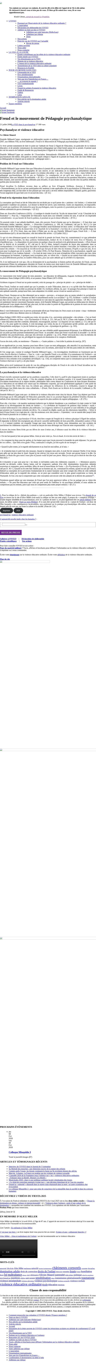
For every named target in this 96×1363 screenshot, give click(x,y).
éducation (53, 1284)
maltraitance (15, 1274)
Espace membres (15, 104)
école (45, 1284)
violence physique (28, 1281)
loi (5, 1274)
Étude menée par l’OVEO (28, 57)
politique (78, 1275)
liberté (2, 1275)
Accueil (3, 108)
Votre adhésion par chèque (19, 1349)
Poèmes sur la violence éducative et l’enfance (26, 1335)
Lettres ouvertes (24, 45)
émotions (61, 1285)
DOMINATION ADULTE (19, 97)
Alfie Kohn (10, 1268)
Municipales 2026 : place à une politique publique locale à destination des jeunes (40, 1180)
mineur (24, 1275)
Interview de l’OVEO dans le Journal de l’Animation (30, 1166)
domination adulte (10, 1271)
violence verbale (77, 1281)
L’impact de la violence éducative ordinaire (34, 63)
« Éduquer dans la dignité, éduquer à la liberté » (27, 1178)
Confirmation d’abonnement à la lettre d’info (26, 1358)
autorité (34, 1268)
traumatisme (88, 1277)
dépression (59, 1272)
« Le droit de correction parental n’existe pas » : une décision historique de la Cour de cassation (46, 1182)
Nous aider (22, 48)
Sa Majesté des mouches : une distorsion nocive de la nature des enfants (37, 1169)
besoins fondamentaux (45, 1268)
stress (53, 1278)
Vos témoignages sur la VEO (29, 59)
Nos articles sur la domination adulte (32, 99)
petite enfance (69, 1275)
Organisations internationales (29, 77)
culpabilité (85, 1268)
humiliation (86, 1271)
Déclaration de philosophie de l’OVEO (33, 28)
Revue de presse (32, 43)
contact (36, 1300)
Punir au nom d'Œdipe (28, 502)
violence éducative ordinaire (23, 515)
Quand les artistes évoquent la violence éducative (37, 88)
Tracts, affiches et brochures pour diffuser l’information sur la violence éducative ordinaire (44, 1342)
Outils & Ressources (26, 90)
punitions (15, 1278)
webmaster (86, 1300)
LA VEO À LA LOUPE (18, 52)
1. (1, 495)
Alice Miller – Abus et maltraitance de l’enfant (18, 1236)
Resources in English (26, 68)
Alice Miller (19, 1268)
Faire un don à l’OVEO (18, 1317)
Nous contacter (23, 50)
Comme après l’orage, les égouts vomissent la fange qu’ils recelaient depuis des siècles (43, 1171)
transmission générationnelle (68, 1278)
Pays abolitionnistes (25, 75)
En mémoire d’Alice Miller (21, 1228)
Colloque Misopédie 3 (20, 1152)
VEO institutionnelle (26, 83)
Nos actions (22, 39)
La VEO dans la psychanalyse (23, 124)
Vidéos (20, 92)
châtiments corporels (66, 1268)
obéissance (34, 1275)
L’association (23, 25)
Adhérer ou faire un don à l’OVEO (31, 30)
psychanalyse (5, 515)
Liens (20, 95)
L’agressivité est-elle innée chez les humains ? (18, 519)
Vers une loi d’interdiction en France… (33, 79)
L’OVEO (12, 21)
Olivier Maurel (46, 1274)
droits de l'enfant (47, 1271)
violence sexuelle (64, 1281)
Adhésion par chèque (34, 34)
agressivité (3, 1268)
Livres (20, 86)
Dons (28, 37)
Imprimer (6, 511)
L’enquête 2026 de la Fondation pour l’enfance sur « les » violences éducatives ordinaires (44, 1175)
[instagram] (7, 110)
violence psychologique (45, 1280)
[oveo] (1, 3)
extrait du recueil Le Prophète (37, 17)
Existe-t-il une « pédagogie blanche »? (71, 1232)
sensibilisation (43, 1277)
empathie (66, 1272)
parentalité (60, 1274)
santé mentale (30, 1278)
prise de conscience (87, 1275)
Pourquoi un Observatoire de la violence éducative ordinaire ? (42, 23)
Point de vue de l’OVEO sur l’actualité (33, 41)
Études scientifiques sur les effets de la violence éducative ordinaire (44, 54)
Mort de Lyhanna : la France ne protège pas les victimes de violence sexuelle (39, 1173)
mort (28, 1275)
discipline (91, 1268)
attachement (27, 1268)
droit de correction (28, 1271)
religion (22, 1278)
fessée (73, 1271)
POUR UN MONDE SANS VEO (22, 70)
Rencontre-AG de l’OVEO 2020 (22, 1337)
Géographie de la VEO (27, 72)
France (78, 1272)
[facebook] (7, 112)
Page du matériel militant (10, 548)
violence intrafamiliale (10, 1280)
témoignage (14, 555)
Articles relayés (24, 101)
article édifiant (85, 500)
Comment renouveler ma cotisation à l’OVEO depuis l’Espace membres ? (38, 1315)
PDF (18, 511)
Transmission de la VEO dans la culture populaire (37, 66)
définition (61, 555)
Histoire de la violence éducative (30, 61)
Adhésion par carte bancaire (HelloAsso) (42, 32)
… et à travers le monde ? (28, 81)
